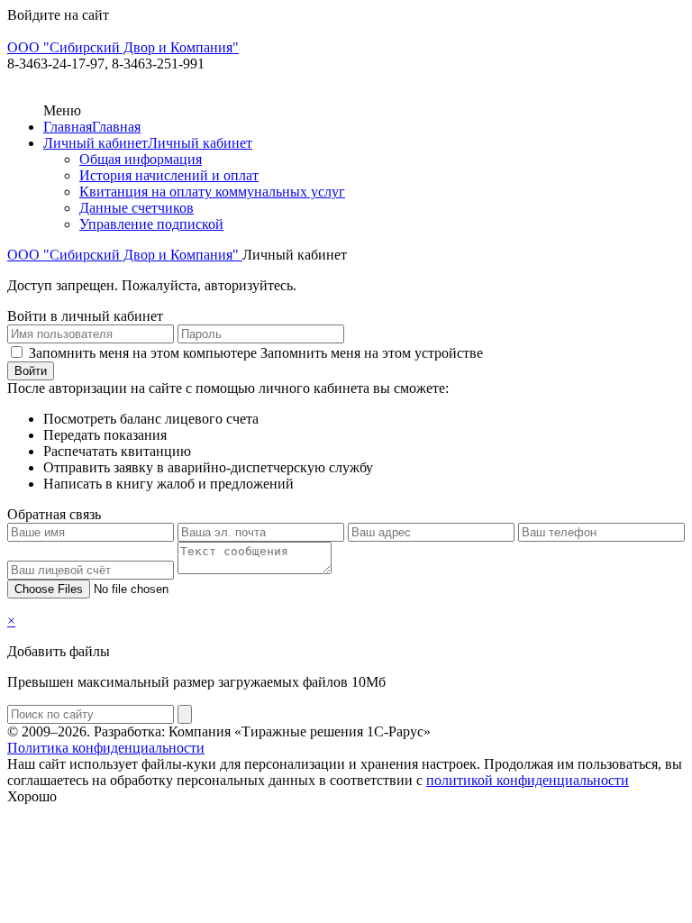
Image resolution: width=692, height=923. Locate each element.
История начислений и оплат (169, 175)
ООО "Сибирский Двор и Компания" (124, 254)
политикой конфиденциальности (527, 780)
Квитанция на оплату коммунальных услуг (212, 191)
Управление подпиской (151, 224)
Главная (67, 126)
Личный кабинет (95, 143)
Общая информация (140, 159)
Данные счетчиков (136, 207)
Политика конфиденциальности (106, 747)
